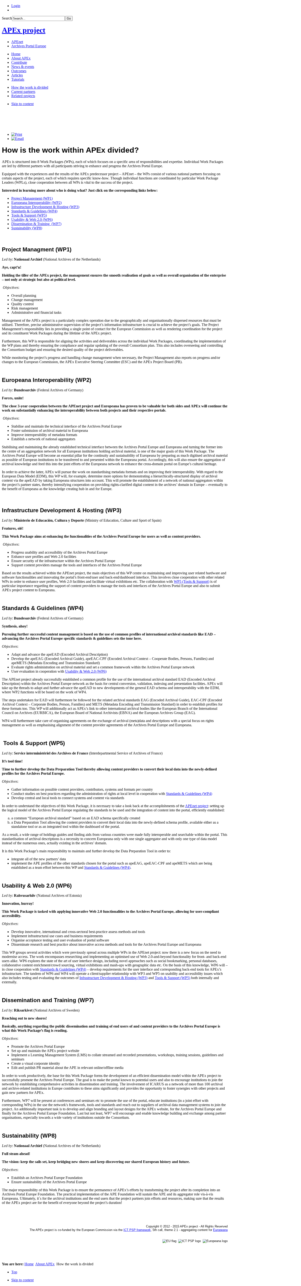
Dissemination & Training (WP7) (36, 224)
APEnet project (196, 806)
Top (14, 1272)
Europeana (220, 1230)
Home (29, 1264)
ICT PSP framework (137, 1230)
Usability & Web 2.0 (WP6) (32, 220)
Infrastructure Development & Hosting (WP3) (45, 207)
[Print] (16, 134)
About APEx (45, 1264)
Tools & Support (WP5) (29, 215)
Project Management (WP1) (32, 198)
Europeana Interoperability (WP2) (36, 203)
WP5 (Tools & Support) (191, 581)
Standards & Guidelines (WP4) (34, 211)
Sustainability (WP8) (26, 228)
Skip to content (22, 104)
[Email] (17, 139)
